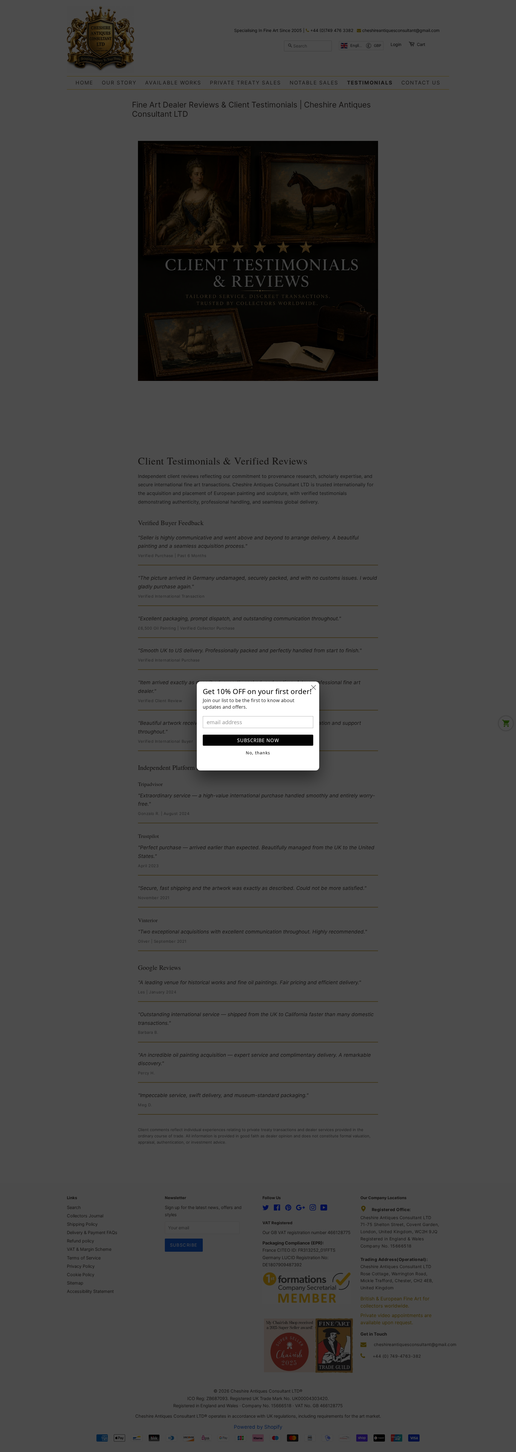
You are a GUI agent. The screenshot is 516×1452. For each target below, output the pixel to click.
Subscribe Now (258, 740)
